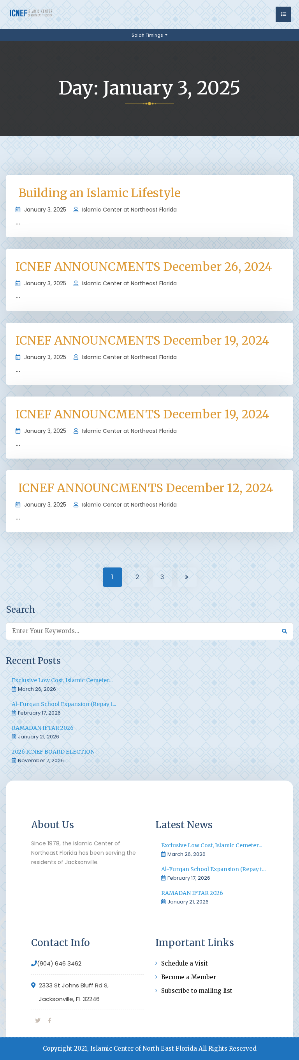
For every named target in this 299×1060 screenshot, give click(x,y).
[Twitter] (37, 1020)
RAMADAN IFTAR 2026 (43, 727)
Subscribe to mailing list (196, 990)
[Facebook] (49, 1020)
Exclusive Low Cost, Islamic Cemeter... (62, 680)
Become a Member (188, 977)
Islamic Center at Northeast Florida (129, 209)
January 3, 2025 (45, 209)
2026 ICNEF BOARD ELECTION (53, 751)
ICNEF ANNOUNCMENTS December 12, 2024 (144, 487)
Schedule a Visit (184, 963)
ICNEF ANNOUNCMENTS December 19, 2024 (142, 340)
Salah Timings (148, 35)
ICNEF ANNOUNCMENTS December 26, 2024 (144, 266)
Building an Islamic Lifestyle (98, 192)
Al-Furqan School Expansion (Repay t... (64, 704)
